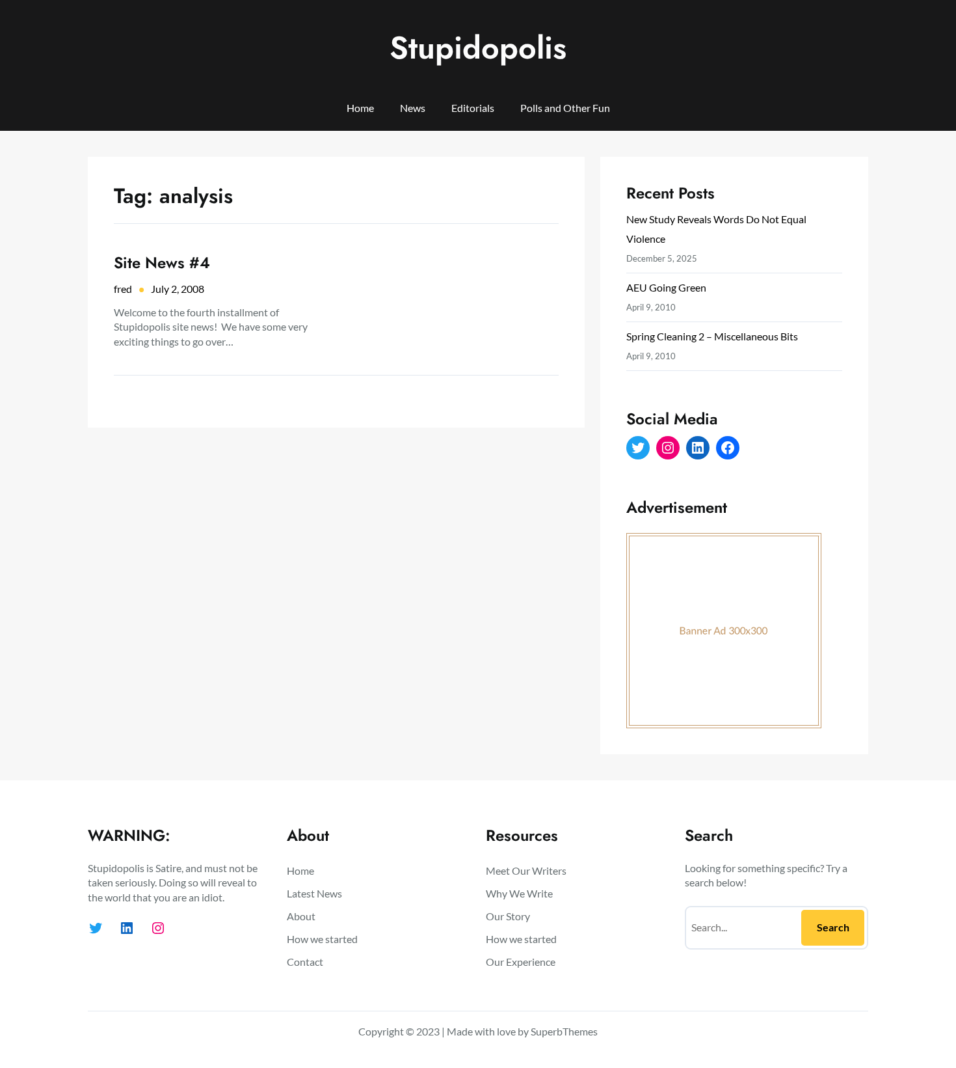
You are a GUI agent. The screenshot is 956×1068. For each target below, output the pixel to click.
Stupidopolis (478, 47)
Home (360, 108)
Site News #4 (162, 263)
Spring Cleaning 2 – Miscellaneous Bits (712, 336)
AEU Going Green (666, 287)
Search (833, 927)
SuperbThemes (564, 1031)
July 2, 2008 (177, 288)
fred (123, 288)
